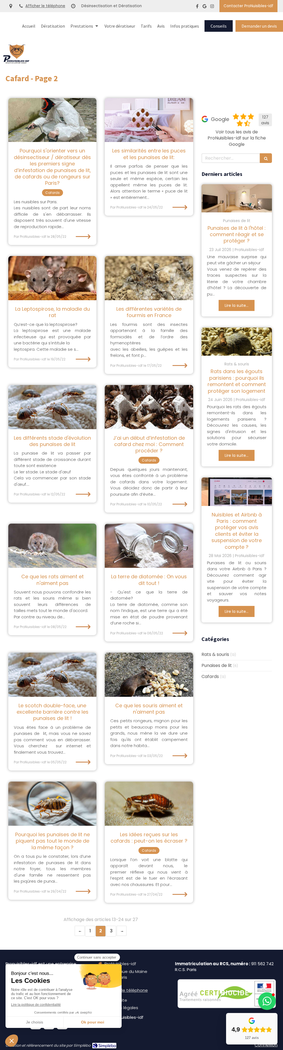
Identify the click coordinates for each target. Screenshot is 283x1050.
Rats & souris (215, 654)
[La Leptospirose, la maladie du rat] (52, 278)
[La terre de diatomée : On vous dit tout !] (149, 546)
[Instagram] (212, 7)
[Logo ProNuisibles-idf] (16, 62)
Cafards (210, 677)
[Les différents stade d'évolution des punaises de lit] (52, 407)
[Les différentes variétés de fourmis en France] (149, 278)
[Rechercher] (266, 158)
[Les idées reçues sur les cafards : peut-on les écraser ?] (149, 804)
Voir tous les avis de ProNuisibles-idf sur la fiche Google (237, 138)
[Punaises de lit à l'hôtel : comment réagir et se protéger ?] (236, 198)
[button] (267, 1001)
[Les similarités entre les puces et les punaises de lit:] (149, 120)
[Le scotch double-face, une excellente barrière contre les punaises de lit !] (52, 675)
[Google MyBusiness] (204, 7)
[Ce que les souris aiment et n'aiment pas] (149, 675)
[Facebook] (197, 7)
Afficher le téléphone (45, 6)
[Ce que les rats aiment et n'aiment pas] (52, 546)
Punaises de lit (216, 666)
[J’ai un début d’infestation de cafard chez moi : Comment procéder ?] (149, 407)
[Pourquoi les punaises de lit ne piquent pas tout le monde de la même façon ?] (52, 804)
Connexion (266, 1045)
